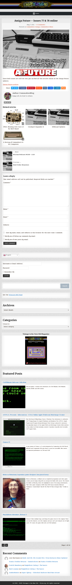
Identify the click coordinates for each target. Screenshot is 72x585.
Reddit (39, 88)
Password (6, 268)
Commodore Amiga (33, 27)
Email (5, 217)
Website (6, 225)
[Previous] (3, 545)
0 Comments (40, 24)
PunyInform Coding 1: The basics (35, 565)
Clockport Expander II (36, 127)
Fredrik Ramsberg (15, 565)
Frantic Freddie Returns (49, 561)
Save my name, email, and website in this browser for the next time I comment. (34, 233)
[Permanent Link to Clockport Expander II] (36, 117)
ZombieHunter (14, 572)
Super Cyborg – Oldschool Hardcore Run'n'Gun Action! (41, 572)
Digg (51, 88)
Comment (7, 183)
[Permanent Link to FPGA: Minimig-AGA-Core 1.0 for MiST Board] (13, 117)
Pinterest (31, 88)
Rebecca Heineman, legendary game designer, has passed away (26, 475)
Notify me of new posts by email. (16, 239)
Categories (6, 324)
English (8, 255)
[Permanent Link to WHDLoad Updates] (58, 117)
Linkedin (58, 88)
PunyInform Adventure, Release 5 (15, 515)
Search (64, 286)
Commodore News (47, 27)
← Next (16, 152)
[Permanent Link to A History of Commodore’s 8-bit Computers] (13, 135)
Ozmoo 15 (6, 442)
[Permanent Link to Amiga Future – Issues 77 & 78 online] (36, 49)
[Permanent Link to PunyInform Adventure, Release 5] (14, 529)
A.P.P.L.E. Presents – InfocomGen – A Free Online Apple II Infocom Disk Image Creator (34, 415)
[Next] (6, 545)
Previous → (17, 162)
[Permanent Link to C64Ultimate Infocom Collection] (14, 397)
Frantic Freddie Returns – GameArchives (23, 561)
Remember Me (9, 272)
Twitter (15, 88)
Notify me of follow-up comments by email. (20, 236)
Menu (37, 13)
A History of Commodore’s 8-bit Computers (13, 143)
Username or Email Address (12, 264)
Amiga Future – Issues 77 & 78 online (36, 20)
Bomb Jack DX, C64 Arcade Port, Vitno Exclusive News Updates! (44, 558)
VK (45, 88)
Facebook (23, 88)
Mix (64, 88)
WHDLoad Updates (58, 127)
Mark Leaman (14, 569)
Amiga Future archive (10, 84)
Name (5, 209)
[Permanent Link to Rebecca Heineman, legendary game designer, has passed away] (14, 493)
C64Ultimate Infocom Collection (14, 382)
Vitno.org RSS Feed (15, 295)
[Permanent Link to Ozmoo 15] (14, 456)
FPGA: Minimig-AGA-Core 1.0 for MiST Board (13, 128)
